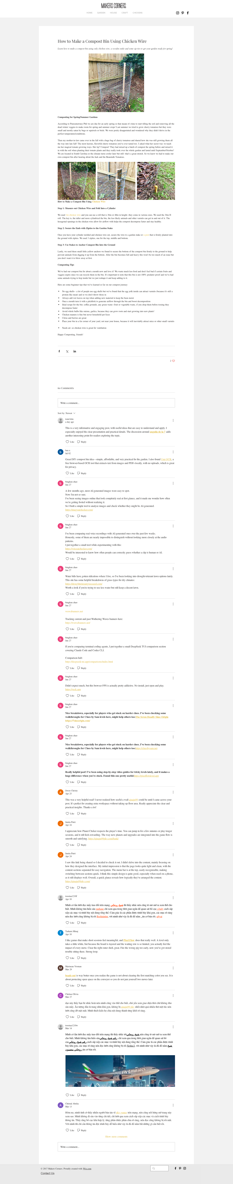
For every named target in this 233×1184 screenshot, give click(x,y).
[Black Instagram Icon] (178, 13)
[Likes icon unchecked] (67, 442)
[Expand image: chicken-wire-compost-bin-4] (116, 181)
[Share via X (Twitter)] (66, 351)
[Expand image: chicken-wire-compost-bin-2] (77, 181)
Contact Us (47, 1173)
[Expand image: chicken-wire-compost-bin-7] (156, 181)
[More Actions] (173, 420)
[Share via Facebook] (59, 351)
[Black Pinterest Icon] (183, 13)
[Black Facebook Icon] (188, 13)
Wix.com (87, 1168)
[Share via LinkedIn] (74, 351)
